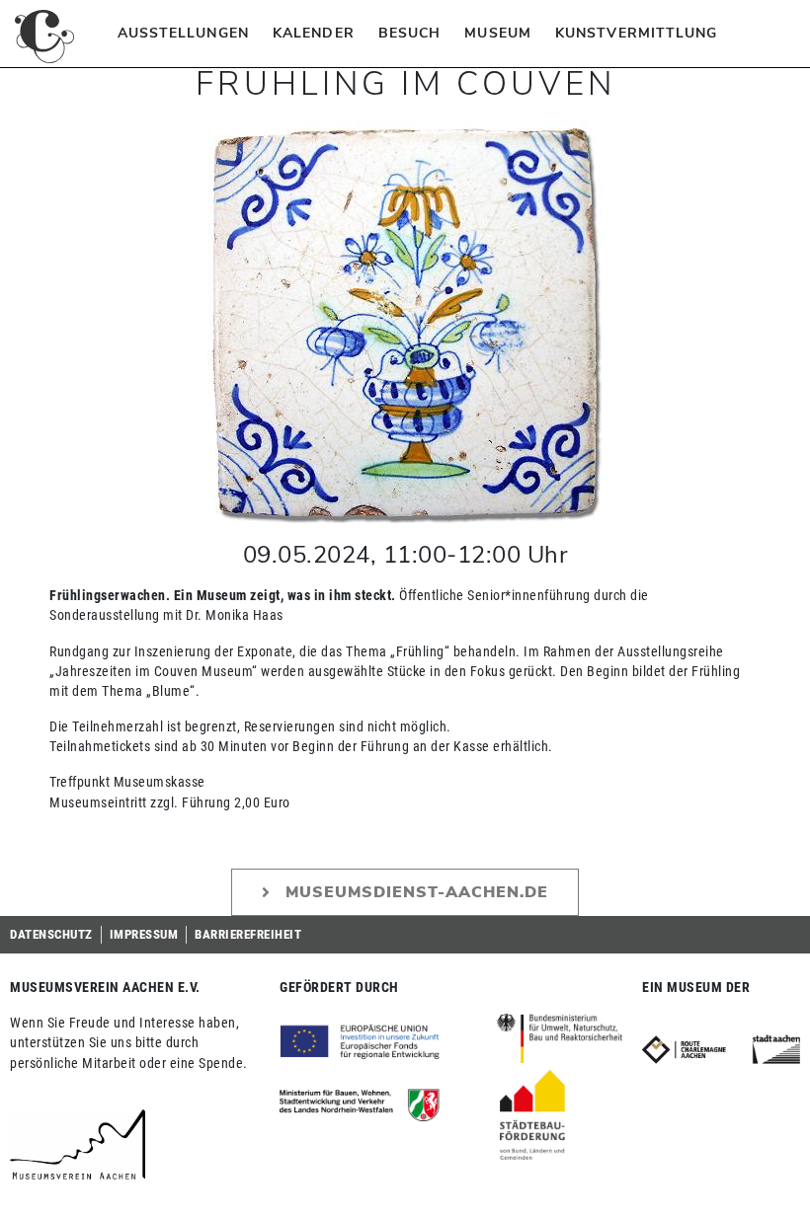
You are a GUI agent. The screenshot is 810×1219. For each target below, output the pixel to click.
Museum (497, 33)
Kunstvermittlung (636, 33)
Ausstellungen (183, 33)
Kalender (314, 33)
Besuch (410, 33)
